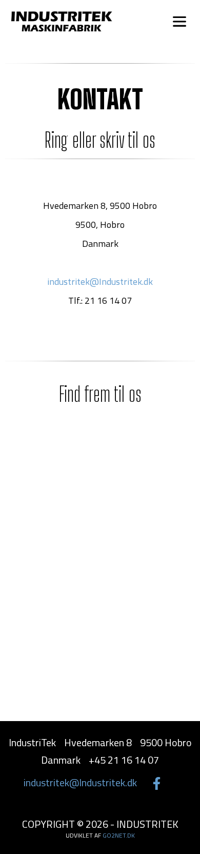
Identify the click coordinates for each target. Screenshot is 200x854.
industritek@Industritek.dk (100, 281)
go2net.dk (119, 835)
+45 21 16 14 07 (148, 21)
